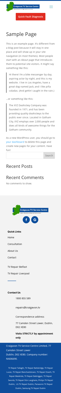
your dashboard (15, 141)
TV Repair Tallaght (16, 368)
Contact (12, 257)
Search (49, 155)
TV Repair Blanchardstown (24, 372)
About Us (13, 250)
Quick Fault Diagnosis (30, 16)
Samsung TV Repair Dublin (34, 388)
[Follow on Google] (34, 219)
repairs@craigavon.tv (28, 307)
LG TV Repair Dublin (25, 384)
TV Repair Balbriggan (33, 376)
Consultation (15, 244)
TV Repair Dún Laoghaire (26, 380)
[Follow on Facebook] (26, 219)
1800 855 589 (23, 298)
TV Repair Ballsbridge (34, 368)
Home (11, 237)
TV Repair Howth (44, 372)
